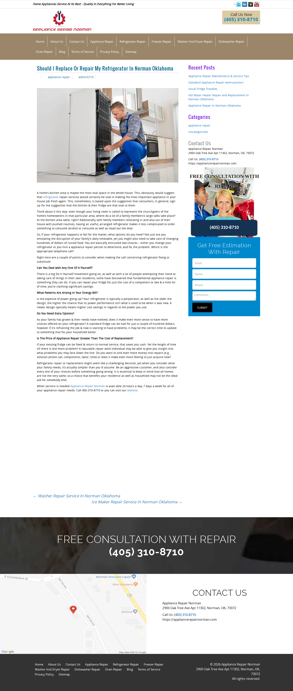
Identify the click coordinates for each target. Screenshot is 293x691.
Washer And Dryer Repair (52, 669)
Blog (130, 669)
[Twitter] (238, 4)
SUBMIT (202, 307)
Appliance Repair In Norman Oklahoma (214, 105)
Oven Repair (113, 669)
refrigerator (51, 197)
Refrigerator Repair (126, 664)
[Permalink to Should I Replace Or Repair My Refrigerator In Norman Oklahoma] (38, 77)
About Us (54, 664)
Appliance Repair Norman (87, 386)
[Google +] (250, 4)
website (132, 390)
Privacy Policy (44, 674)
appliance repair (59, 77)
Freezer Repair (153, 664)
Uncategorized (198, 132)
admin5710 (86, 77)
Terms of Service (149, 669)
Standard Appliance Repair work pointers (216, 82)
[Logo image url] (62, 20)
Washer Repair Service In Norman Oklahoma (76, 496)
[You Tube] (256, 4)
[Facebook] (234, 4)
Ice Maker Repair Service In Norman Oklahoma (136, 502)
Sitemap (64, 674)
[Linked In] (244, 4)
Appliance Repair (96, 664)
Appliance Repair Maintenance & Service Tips (218, 76)
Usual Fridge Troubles (202, 89)
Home (39, 664)
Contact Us (73, 664)
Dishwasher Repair (87, 669)
